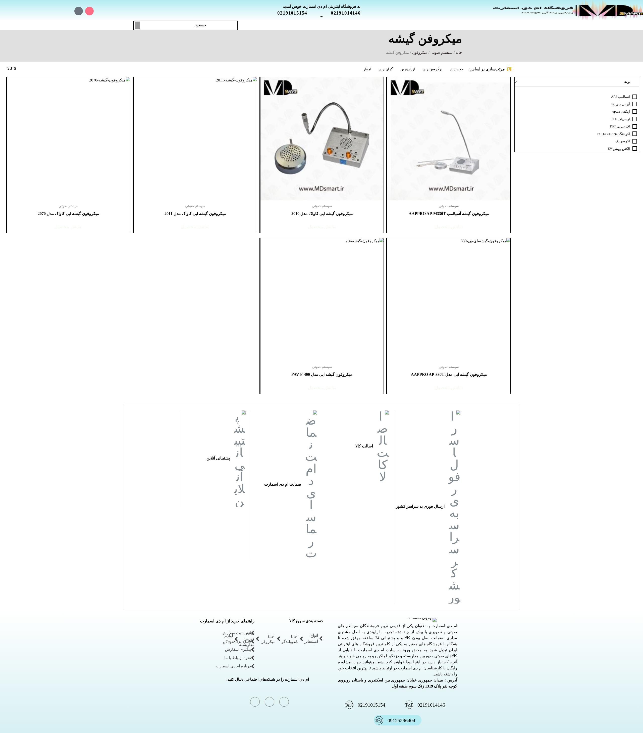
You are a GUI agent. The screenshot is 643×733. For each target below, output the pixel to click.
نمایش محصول (449, 226)
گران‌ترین (386, 69)
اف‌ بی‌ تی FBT (620, 126)
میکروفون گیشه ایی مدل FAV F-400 (322, 374)
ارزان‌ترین (407, 69)
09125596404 (401, 720)
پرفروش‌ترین (432, 69)
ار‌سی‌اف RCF (620, 119)
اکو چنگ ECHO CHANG (613, 134)
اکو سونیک (622, 141)
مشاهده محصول (496, 80)
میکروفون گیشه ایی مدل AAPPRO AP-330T (449, 374)
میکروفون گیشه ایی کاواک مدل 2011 (195, 213)
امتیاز (367, 69)
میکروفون (419, 53)
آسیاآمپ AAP (620, 97)
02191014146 (349, 13)
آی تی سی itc (620, 104)
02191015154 (295, 13)
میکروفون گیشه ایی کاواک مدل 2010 (322, 213)
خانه (459, 53)
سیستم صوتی (442, 53)
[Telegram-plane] (68, 11)
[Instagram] (89, 11)
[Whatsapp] (78, 11)
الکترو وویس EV (619, 149)
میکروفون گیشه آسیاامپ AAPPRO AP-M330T (449, 213)
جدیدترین (456, 69)
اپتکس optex (621, 111)
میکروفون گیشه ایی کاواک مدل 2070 (68, 213)
